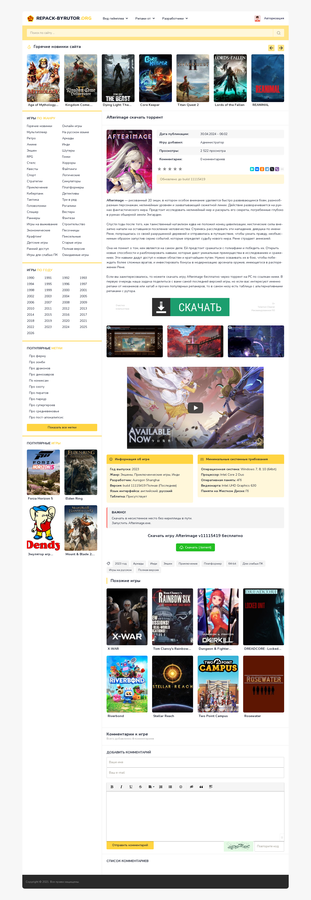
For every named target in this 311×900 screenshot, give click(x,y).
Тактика (33, 200)
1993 (83, 278)
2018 (30, 321)
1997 (83, 284)
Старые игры (72, 242)
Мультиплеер (37, 132)
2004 (65, 296)
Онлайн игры (72, 126)
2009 (83, 302)
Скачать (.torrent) (198, 547)
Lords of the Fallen (230, 105)
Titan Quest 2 (188, 105)
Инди (66, 144)
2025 (83, 327)
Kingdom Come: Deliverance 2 (77, 107)
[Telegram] (267, 169)
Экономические (38, 230)
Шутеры (68, 150)
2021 (83, 321)
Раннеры (33, 218)
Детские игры (37, 242)
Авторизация (274, 18)
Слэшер (32, 212)
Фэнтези (68, 218)
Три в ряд (69, 200)
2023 (48, 327)
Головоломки (36, 206)
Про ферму (37, 356)
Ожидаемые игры (75, 255)
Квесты (32, 169)
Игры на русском (120, 570)
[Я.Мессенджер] (252, 169)
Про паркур (37, 399)
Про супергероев (42, 405)
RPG (30, 157)
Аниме (32, 144)
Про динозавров (41, 374)
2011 (48, 308)
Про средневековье (44, 411)
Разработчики (173, 18)
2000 (65, 290)
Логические (71, 175)
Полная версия (73, 249)
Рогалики (69, 206)
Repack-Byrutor (64, 18)
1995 (48, 284)
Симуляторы (71, 181)
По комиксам (38, 380)
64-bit (232, 563)
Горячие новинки (39, 126)
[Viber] (277, 169)
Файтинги (69, 169)
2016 (65, 314)
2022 (30, 327)
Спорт (31, 175)
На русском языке (75, 132)
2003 (48, 296)
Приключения (37, 187)
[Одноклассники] (262, 169)
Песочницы (70, 230)
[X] (272, 169)
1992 (65, 278)
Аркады (68, 138)
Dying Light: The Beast (116, 107)
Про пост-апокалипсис (46, 417)
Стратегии (35, 181)
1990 (30, 278)
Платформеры (73, 187)
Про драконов (39, 368)
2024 (65, 327)
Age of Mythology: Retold (42, 107)
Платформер (213, 563)
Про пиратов (38, 393)
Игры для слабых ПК (42, 255)
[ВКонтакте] (257, 169)
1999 (48, 290)
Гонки (66, 157)
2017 (83, 314)
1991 (48, 278)
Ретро (31, 138)
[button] (111, 786)
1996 (65, 284)
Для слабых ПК (253, 563)
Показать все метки (62, 427)
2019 (48, 321)
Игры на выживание (42, 224)
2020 (65, 321)
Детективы (70, 193)
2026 (30, 333)
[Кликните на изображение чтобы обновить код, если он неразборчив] (238, 846)
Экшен (32, 150)
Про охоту (36, 387)
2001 (83, 290)
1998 (30, 290)
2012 (65, 308)
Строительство (73, 224)
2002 (30, 296)
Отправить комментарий (130, 845)
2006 (30, 302)
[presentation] (271, 48)
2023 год (121, 563)
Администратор (212, 142)
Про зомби (37, 362)
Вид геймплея (113, 18)
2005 (83, 296)
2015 (48, 314)
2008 (65, 302)
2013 (83, 308)
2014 (30, 314)
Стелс (31, 163)
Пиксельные (71, 236)
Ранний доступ (38, 249)
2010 (30, 308)
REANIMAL (260, 105)
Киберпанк (35, 193)
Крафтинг (34, 236)
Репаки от (143, 18)
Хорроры (69, 163)
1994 (30, 284)
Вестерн (68, 212)
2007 (48, 302)
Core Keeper (150, 105)
